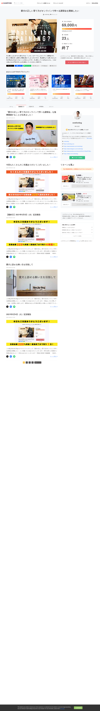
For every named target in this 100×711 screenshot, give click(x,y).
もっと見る (53, 157)
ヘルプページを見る (77, 236)
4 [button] (32, 362)
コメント (51, 106)
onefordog (47, 14)
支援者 (31, 106)
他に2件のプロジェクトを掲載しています (78, 129)
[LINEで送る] (14, 157)
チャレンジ (54, 14)
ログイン (88, 3)
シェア (19, 65)
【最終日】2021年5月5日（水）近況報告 (23, 214)
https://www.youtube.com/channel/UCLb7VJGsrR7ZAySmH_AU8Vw (78, 151)
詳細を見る (65, 186)
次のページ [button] (37, 362)
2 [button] (26, 362)
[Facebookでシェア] (11, 157)
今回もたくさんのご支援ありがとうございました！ (28, 164)
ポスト (11, 65)
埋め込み (45, 65)
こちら (77, 241)
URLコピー (36, 65)
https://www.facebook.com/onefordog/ (73, 146)
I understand (78, 707)
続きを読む (89, 138)
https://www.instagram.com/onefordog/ (73, 149)
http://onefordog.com (69, 144)
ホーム (11, 106)
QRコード (54, 65)
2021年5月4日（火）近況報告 (18, 314)
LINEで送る (28, 65)
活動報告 (21, 106)
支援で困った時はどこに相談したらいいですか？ (72, 232)
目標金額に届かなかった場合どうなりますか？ (72, 230)
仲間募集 (41, 106)
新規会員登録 (95, 3)
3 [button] (29, 362)
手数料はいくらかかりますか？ (68, 227)
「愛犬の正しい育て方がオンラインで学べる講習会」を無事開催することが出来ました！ (31, 113)
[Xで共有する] (7, 157)
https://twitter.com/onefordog (71, 153)
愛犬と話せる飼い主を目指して (19, 264)
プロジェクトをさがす (58, 3)
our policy (62, 708)
